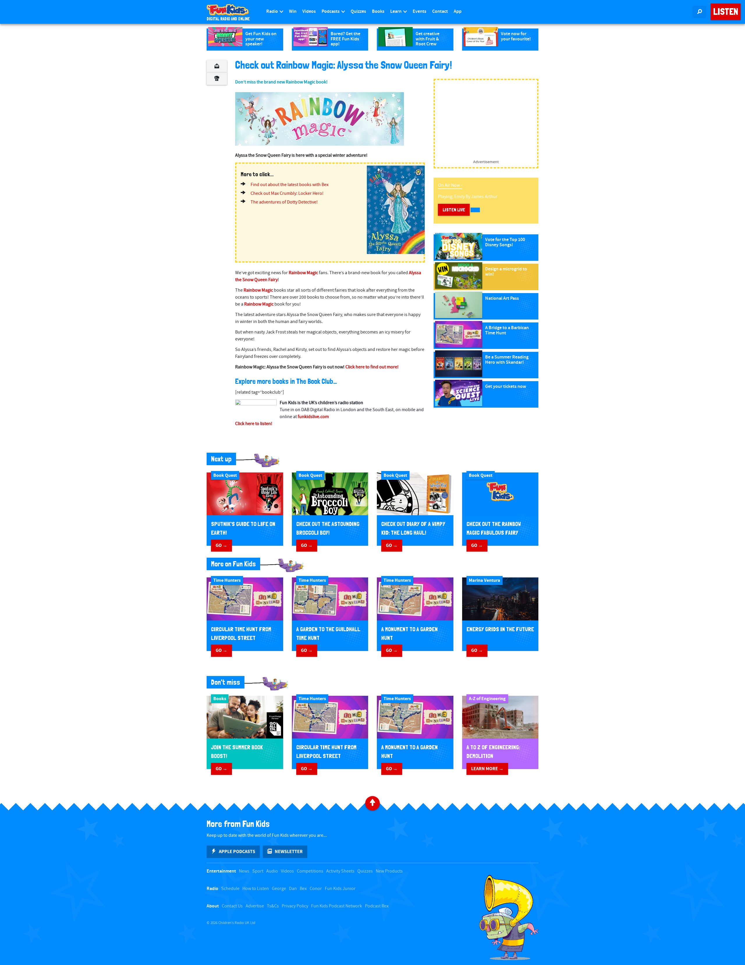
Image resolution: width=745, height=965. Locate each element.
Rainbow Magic (303, 273)
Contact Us (232, 906)
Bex (303, 889)
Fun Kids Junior (340, 889)
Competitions (310, 871)
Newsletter (289, 851)
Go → (221, 545)
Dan (293, 889)
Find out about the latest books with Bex (290, 185)
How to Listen (255, 889)
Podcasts (331, 11)
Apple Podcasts (237, 851)
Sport (257, 871)
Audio (272, 871)
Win (293, 11)
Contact (440, 11)
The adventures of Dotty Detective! (284, 202)
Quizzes (358, 11)
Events (419, 11)
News (244, 871)
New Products (389, 871)
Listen (725, 11)
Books (378, 11)
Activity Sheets (340, 871)
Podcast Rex (377, 906)
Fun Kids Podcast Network (336, 906)
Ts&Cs (273, 906)
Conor (316, 889)
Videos (309, 11)
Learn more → (487, 769)
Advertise (255, 906)
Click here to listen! (253, 424)
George (279, 889)
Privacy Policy (295, 906)
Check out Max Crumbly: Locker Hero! (287, 193)
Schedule (230, 889)
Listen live (454, 210)
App (458, 11)
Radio (272, 11)
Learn (396, 11)
